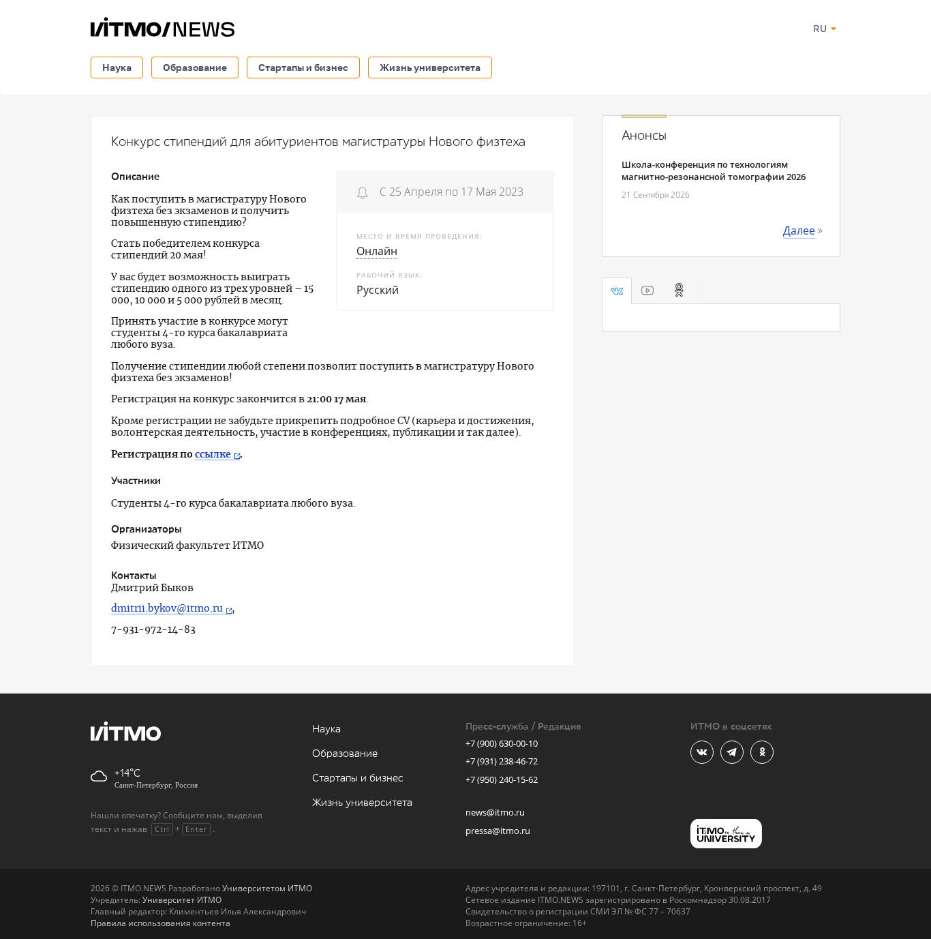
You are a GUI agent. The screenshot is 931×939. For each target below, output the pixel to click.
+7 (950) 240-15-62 (502, 779)
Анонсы (644, 136)
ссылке (213, 455)
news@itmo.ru (495, 812)
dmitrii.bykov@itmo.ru (167, 609)
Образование (195, 67)
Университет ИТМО (182, 900)
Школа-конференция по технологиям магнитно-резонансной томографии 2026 (714, 170)
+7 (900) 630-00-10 (502, 743)
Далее (799, 230)
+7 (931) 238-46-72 (502, 761)
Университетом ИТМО (267, 888)
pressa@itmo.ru (498, 830)
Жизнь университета (430, 67)
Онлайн (376, 250)
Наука (117, 67)
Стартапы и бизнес (303, 67)
